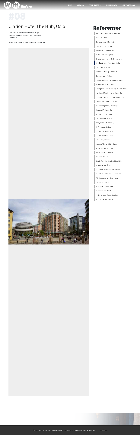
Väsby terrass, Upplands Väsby (107, 195)
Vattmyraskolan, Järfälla (104, 199)
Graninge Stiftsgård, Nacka (106, 84)
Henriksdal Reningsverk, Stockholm (109, 93)
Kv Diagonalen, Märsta (104, 118)
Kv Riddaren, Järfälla (103, 127)
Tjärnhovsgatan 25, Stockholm (107, 178)
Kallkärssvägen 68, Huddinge (107, 106)
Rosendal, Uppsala (102, 157)
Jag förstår (103, 430)
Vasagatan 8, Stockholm (104, 187)
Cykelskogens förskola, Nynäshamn (109, 59)
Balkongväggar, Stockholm (105, 42)
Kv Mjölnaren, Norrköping (105, 123)
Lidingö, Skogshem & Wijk (105, 131)
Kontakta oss (128, 5)
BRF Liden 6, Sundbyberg (105, 50)
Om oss (80, 5)
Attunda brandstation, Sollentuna (108, 33)
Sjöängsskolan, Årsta (103, 165)
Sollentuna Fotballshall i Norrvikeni (108, 174)
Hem (70, 5)
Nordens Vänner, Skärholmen (106, 144)
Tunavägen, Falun (102, 182)
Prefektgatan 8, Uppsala (104, 153)
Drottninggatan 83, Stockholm (106, 72)
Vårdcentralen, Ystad (103, 191)
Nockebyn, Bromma (103, 140)
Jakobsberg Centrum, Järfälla (106, 101)
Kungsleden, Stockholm (104, 114)
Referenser (111, 5)
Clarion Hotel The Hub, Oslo (108, 63)
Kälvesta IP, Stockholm (104, 110)
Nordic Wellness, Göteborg (106, 148)
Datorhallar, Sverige (103, 67)
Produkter (94, 5)
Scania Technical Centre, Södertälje (109, 161)
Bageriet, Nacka (101, 38)
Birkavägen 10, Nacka (104, 46)
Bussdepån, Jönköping (104, 55)
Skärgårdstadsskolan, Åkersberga (108, 170)
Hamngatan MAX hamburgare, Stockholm (111, 89)
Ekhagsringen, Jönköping (105, 76)
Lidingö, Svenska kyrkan (105, 135)
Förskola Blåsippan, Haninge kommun (110, 80)
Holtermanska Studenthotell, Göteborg (110, 97)
